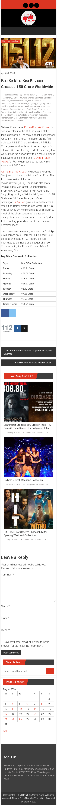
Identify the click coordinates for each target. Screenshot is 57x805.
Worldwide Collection (37, 118)
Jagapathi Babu (13, 106)
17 (6, 714)
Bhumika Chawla (26, 98)
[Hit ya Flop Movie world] (5, 31)
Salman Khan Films (33, 112)
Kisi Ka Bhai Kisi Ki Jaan (40, 106)
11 (13, 709)
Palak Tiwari (32, 109)
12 (20, 709)
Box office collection (10, 41)
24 (6, 719)
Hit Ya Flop (19, 202)
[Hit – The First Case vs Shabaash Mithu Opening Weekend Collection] (28, 509)
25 (13, 719)
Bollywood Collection (18, 101)
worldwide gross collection (12, 121)
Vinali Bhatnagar (21, 118)
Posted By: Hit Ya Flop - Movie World (19, 95)
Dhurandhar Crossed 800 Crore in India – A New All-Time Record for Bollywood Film (27, 426)
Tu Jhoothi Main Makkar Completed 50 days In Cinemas (27, 352)
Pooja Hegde (43, 109)
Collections (5, 103)
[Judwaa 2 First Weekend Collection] (28, 457)
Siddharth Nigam (12, 115)
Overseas (5, 109)
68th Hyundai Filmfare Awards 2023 (33, 362)
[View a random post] (52, 30)
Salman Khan (19, 112)
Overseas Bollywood (18, 109)
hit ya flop (32, 103)
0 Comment (46, 95)
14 (35, 709)
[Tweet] (24, 328)
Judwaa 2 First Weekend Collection (23, 480)
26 (20, 719)
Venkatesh (24, 115)
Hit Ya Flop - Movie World (33, 432)
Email (5, 618)
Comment (7, 574)
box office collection (36, 101)
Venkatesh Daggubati (38, 115)
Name (5, 606)
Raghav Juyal (6, 112)
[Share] (17, 328)
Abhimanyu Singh (11, 98)
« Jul (5, 731)
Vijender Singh (7, 118)
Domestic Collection (19, 103)
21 (35, 714)
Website (5, 630)
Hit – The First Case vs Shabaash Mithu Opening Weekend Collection (25, 534)
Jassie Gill (25, 106)
